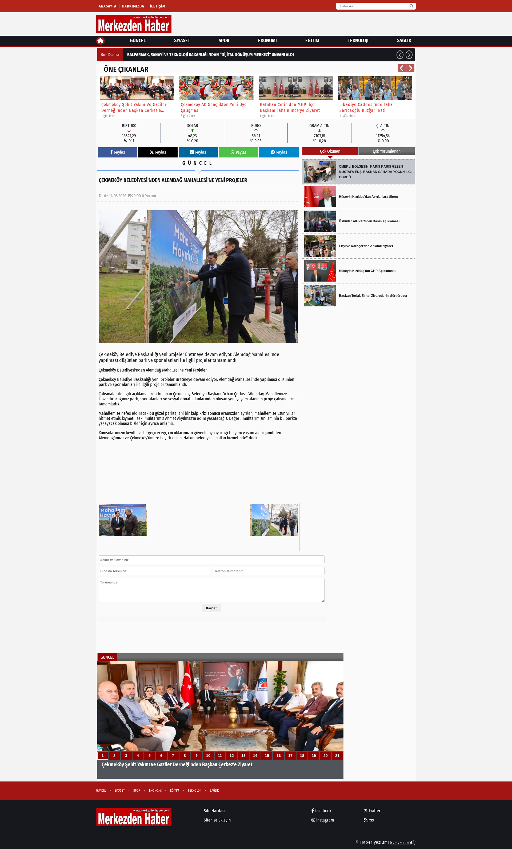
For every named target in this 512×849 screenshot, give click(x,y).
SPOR (224, 41)
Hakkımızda (133, 6)
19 (314, 755)
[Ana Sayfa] (100, 41)
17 (290, 755)
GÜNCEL (138, 41)
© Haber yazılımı (372, 842)
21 (337, 755)
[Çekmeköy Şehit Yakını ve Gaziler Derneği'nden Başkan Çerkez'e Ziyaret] (220, 720)
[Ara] (411, 6)
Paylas (119, 152)
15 (267, 755)
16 (279, 755)
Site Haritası (214, 810)
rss (370, 820)
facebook (322, 810)
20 (325, 755)
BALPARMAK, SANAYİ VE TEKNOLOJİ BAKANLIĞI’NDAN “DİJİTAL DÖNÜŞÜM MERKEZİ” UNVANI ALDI (210, 54)
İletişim (157, 6)
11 (220, 755)
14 (255, 755)
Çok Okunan (330, 151)
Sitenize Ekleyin (217, 820)
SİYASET (182, 41)
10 (208, 755)
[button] (400, 54)
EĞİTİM (312, 41)
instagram (324, 820)
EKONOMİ (267, 41)
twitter (374, 810)
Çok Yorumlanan (387, 151)
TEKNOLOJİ (358, 41)
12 (232, 755)
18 (302, 755)
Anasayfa (108, 6)
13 (243, 755)
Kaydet (211, 608)
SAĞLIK (404, 41)
